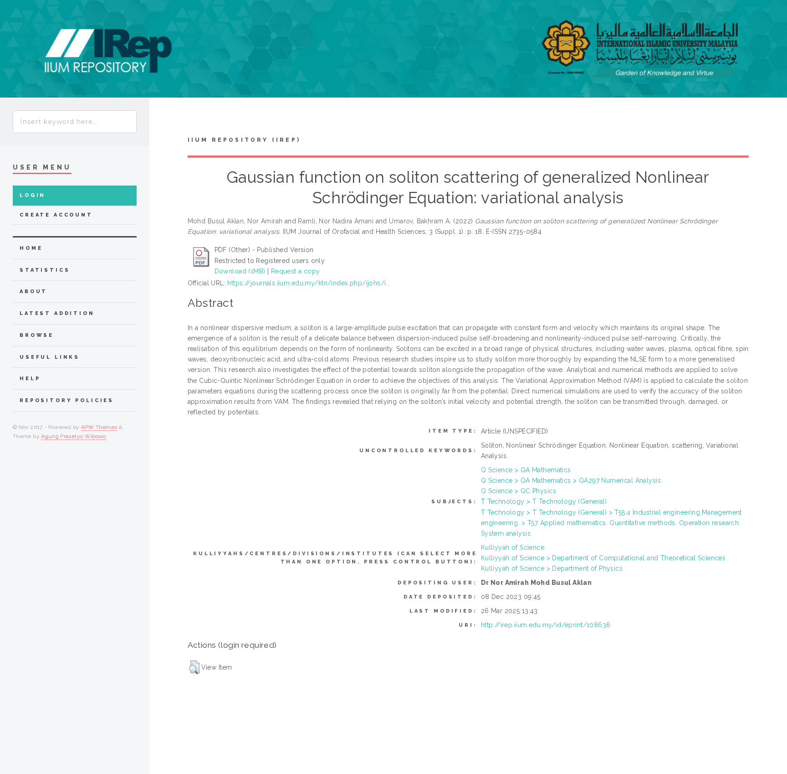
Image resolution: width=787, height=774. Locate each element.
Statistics (45, 270)
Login (33, 195)
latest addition (57, 313)
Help (30, 379)
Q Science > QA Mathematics (526, 470)
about (33, 291)
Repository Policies (67, 400)
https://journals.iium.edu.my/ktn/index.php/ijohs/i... (308, 283)
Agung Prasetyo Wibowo (73, 436)
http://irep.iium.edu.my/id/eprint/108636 (546, 625)
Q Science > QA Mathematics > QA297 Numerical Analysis (571, 480)
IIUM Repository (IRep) (244, 140)
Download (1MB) (240, 271)
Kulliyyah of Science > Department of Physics (552, 568)
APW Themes (99, 427)
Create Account (56, 215)
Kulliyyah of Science (512, 547)
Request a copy (295, 271)
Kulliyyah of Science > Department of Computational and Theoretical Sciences (603, 558)
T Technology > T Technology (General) (544, 501)
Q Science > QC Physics (518, 491)
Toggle (166, 119)
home (31, 248)
